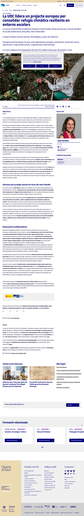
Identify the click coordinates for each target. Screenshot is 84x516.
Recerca (71, 1)
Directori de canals (69, 477)
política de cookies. (37, 62)
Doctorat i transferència (29, 481)
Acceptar (29, 66)
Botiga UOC (67, 488)
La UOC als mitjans (69, 483)
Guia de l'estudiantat (49, 473)
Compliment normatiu (28, 512)
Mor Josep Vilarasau (62, 367)
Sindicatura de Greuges (39, 512)
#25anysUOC (23, 353)
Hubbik (10, 344)
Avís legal (47, 512)
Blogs (66, 479)
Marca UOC (67, 486)
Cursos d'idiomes (28, 485)
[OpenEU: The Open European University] (12, 508)
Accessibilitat (76, 512)
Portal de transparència (49, 487)
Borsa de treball (48, 479)
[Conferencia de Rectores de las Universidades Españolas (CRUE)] (47, 506)
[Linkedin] (58, 147)
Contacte (35, 5)
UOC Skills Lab (27, 487)
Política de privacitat (55, 512)
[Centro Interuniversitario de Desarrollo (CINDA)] (55, 506)
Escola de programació (29, 489)
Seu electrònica (47, 489)
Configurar (55, 66)
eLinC (8, 342)
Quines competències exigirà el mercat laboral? (68, 370)
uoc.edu (58, 1)
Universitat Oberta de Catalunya (7, 1)
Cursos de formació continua (30, 483)
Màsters (26, 473)
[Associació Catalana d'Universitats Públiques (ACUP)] (28, 506)
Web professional (62, 150)
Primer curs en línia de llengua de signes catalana (69, 373)
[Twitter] (60, 147)
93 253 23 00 (60, 163)
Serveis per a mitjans (27, 5)
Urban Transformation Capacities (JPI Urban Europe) (20, 283)
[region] (42, 61)
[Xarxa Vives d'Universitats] (38, 506)
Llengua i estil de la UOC (49, 485)
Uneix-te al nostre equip (49, 481)
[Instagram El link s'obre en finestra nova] (66, 471)
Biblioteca (46, 471)
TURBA (15, 150)
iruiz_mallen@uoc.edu (63, 148)
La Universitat (80, 1)
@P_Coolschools (15, 318)
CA (60, 5)
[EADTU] (73, 506)
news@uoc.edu (61, 162)
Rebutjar (42, 66)
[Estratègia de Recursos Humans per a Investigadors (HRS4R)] (4, 509)
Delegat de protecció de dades (66, 512)
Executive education (29, 478)
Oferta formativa (65, 1)
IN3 (36, 336)
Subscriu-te (70, 5)
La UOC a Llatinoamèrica (70, 481)
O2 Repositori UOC (48, 483)
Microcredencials (48, 475)
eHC (48, 336)
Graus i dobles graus (29, 471)
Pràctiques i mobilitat (49, 477)
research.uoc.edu (15, 353)
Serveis (75, 1)
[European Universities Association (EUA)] (64, 506)
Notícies (18, 5)
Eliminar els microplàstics (63, 387)
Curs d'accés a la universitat (30, 495)
